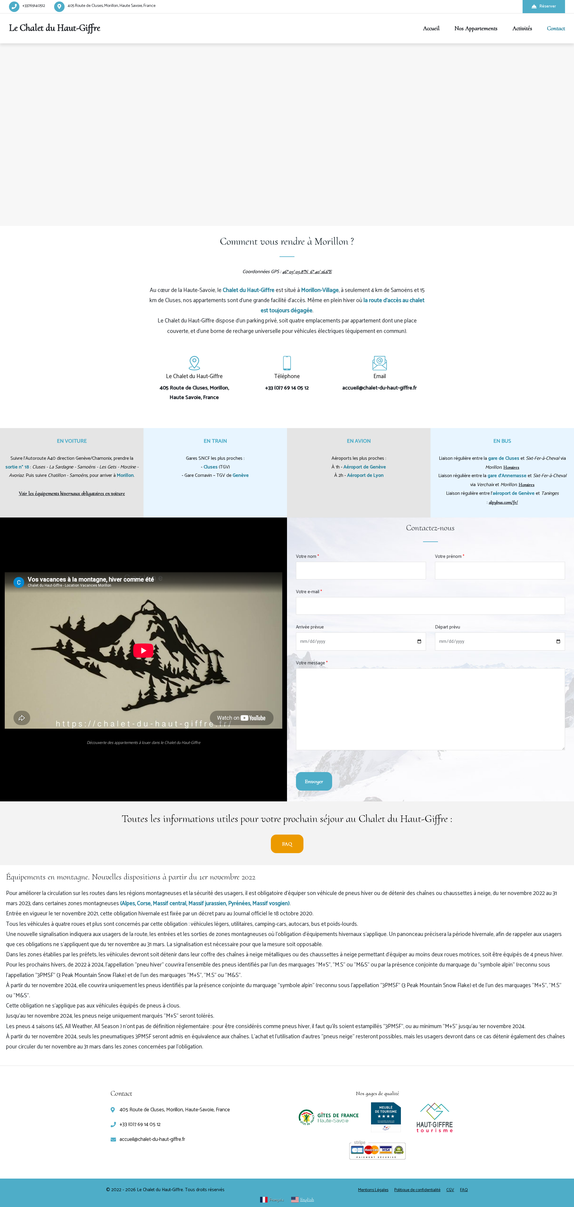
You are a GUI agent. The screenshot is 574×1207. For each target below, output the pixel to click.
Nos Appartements (475, 28)
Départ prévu (447, 627)
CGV (450, 1190)
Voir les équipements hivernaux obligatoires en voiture (72, 493)
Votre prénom (449, 556)
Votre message (312, 663)
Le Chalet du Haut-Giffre (54, 28)
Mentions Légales (373, 1190)
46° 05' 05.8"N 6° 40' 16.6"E (307, 272)
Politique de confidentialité (417, 1190)
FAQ (287, 844)
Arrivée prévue (310, 627)
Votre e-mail (309, 592)
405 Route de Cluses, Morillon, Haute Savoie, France (111, 5)
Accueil (431, 28)
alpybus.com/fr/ (503, 502)
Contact (556, 28)
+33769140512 (33, 5)
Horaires (511, 467)
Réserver (547, 6)
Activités (522, 28)
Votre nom (307, 556)
